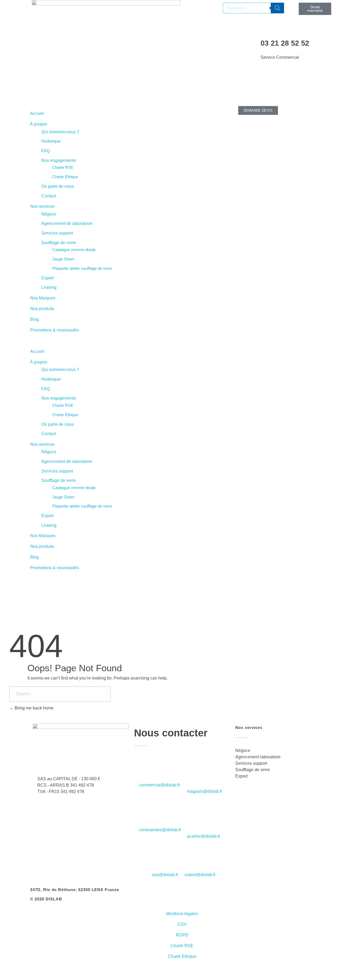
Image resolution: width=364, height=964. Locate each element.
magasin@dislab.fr (204, 791)
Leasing (48, 287)
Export (47, 278)
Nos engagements (58, 160)
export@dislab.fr (200, 874)
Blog (34, 319)
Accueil (37, 113)
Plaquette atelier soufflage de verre (82, 268)
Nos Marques (42, 298)
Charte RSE (62, 167)
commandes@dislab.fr (160, 830)
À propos (38, 124)
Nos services (42, 206)
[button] (106, 341)
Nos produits (42, 308)
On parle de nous (57, 186)
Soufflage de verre (58, 242)
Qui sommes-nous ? (60, 132)
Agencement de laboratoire (66, 223)
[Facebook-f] (36, 86)
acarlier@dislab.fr (203, 836)
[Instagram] (80, 86)
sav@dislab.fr (165, 874)
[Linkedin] (51, 86)
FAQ (45, 151)
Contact (48, 196)
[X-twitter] (94, 86)
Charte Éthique (65, 176)
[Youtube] (65, 86)
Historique (51, 141)
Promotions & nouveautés (54, 330)
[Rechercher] (277, 8)
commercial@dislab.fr (159, 785)
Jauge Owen (63, 259)
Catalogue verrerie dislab (73, 249)
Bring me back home (34, 708)
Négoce (48, 214)
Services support (57, 233)
